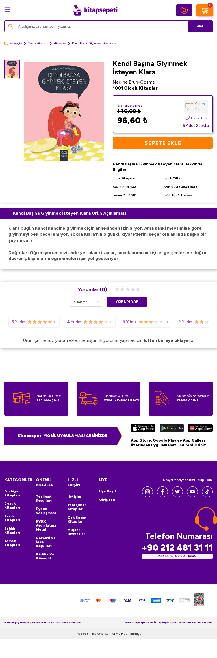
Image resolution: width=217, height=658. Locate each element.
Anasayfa (16, 43)
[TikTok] (207, 495)
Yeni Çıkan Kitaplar (77, 507)
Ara (200, 26)
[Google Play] (172, 429)
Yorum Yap (200, 106)
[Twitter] (177, 495)
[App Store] (143, 429)
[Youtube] (192, 495)
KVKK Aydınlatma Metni (46, 525)
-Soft (80, 634)
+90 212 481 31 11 (177, 547)
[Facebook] (162, 495)
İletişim (74, 497)
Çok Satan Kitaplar (77, 519)
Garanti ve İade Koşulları (46, 542)
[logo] (95, 10)
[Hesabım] (184, 10)
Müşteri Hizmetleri (77, 532)
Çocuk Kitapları (37, 43)
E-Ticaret (93, 634)
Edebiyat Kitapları (12, 493)
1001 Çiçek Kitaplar (135, 88)
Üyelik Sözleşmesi (46, 511)
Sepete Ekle (163, 143)
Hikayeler (60, 43)
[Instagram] (147, 495)
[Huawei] (200, 429)
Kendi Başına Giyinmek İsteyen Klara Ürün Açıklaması (69, 213)
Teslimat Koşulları (44, 498)
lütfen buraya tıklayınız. (169, 340)
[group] (64, 111)
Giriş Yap (107, 500)
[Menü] (7, 10)
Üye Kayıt (107, 491)
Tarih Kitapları (12, 518)
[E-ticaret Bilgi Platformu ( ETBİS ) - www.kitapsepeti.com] (199, 600)
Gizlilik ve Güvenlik (45, 556)
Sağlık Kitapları (12, 531)
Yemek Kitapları (12, 543)
